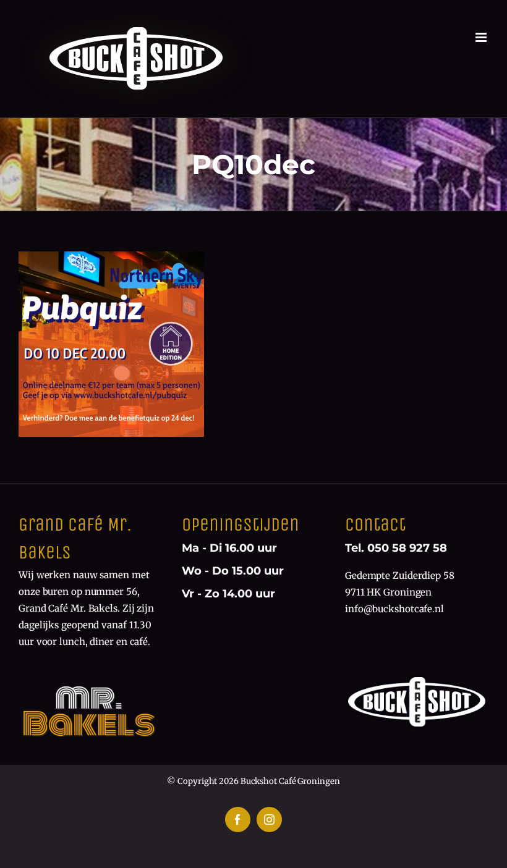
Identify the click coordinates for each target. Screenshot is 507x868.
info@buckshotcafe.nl (394, 609)
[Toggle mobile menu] (481, 37)
